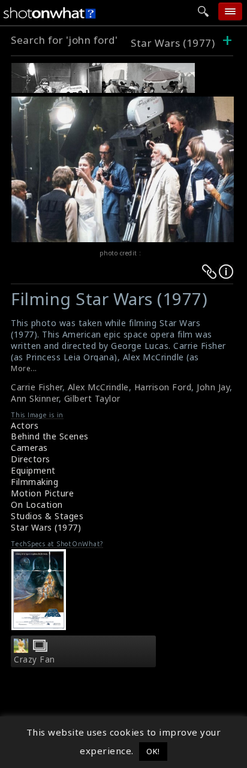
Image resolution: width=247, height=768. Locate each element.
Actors (24, 425)
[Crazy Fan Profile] (21, 649)
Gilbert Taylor (92, 398)
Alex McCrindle (98, 387)
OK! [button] (153, 751)
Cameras (29, 447)
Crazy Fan (34, 659)
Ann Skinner (35, 398)
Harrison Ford (163, 387)
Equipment (33, 470)
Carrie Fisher (36, 387)
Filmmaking (34, 481)
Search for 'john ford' (64, 40)
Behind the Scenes (50, 436)
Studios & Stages (47, 516)
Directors (30, 459)
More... (24, 368)
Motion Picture (42, 493)
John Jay (213, 387)
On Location (37, 504)
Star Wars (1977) (173, 43)
